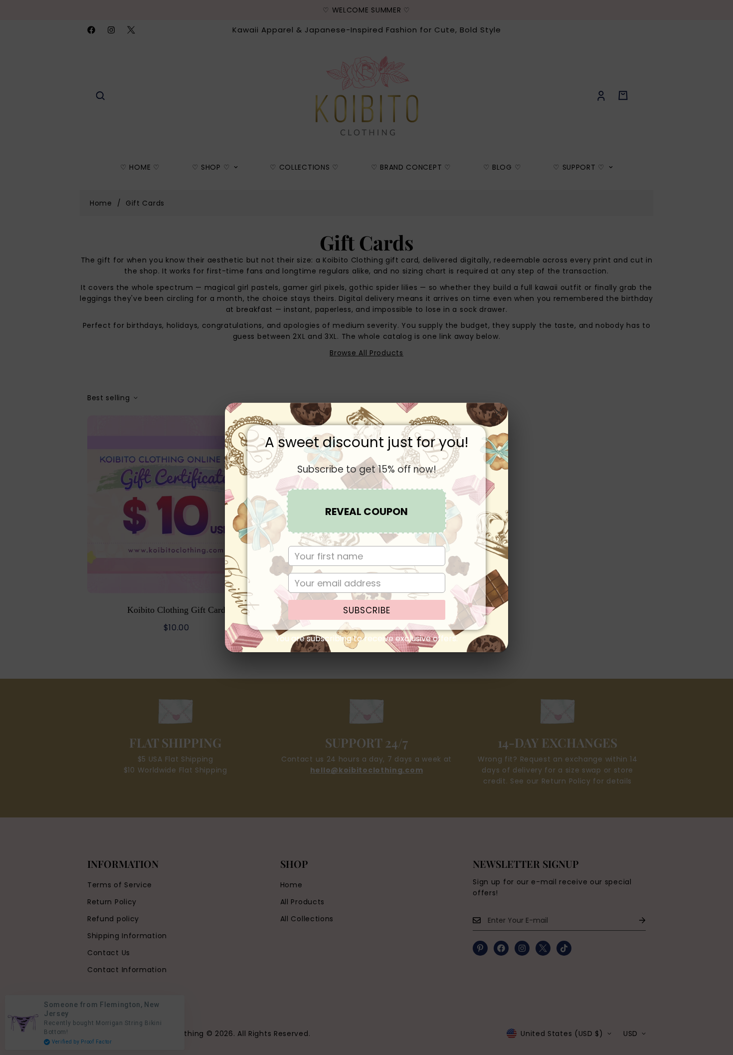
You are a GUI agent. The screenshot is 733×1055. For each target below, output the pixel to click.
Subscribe (366, 610)
